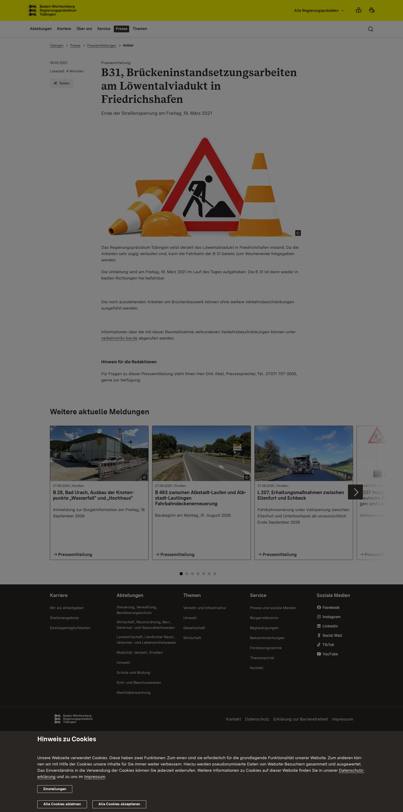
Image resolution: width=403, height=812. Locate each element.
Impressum (94, 776)
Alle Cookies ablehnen (62, 804)
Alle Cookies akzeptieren (119, 804)
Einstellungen (54, 789)
